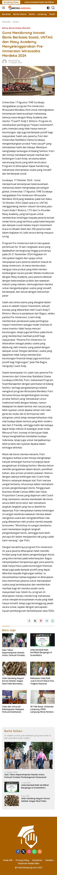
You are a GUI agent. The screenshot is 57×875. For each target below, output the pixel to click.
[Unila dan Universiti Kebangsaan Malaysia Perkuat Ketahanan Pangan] (14, 697)
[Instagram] (29, 851)
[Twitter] (23, 851)
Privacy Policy (22, 860)
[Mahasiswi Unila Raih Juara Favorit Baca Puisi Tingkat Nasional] (42, 668)
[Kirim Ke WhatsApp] (52, 621)
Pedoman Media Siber (28, 863)
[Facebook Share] (29, 621)
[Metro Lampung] (19, 7)
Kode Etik (8, 860)
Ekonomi (26, 28)
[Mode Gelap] (48, 7)
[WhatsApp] (34, 851)
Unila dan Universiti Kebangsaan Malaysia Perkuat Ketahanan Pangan (13, 709)
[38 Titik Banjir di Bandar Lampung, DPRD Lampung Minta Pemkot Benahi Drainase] (42, 697)
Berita (5, 28)
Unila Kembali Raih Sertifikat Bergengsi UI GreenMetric (41, 652)
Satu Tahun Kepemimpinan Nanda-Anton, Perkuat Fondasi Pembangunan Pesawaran (13, 653)
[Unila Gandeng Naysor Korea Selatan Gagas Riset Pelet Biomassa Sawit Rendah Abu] (14, 668)
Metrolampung (14, 60)
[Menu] (4, 7)
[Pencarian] (53, 7)
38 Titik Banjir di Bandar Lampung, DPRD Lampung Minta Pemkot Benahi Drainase (42, 709)
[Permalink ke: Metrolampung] (4, 61)
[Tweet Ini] (35, 621)
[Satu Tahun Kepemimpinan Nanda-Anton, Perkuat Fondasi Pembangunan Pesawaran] (14, 640)
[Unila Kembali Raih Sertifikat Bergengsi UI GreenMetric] (42, 640)
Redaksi (49, 860)
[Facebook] (18, 851)
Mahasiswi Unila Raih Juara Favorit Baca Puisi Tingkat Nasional (42, 681)
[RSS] (39, 851)
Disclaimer (37, 860)
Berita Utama (15, 28)
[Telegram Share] (47, 621)
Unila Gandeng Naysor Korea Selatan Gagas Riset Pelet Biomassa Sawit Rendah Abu (13, 681)
